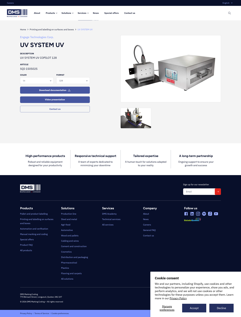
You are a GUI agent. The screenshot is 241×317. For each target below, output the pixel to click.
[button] (51, 13)
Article (24, 64)
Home (23, 29)
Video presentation (55, 99)
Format (60, 75)
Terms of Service (41, 313)
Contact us (55, 109)
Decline (221, 308)
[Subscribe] (218, 191)
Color (23, 75)
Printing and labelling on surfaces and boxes (52, 29)
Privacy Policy (178, 298)
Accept (194, 308)
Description (27, 53)
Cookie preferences (60, 313)
